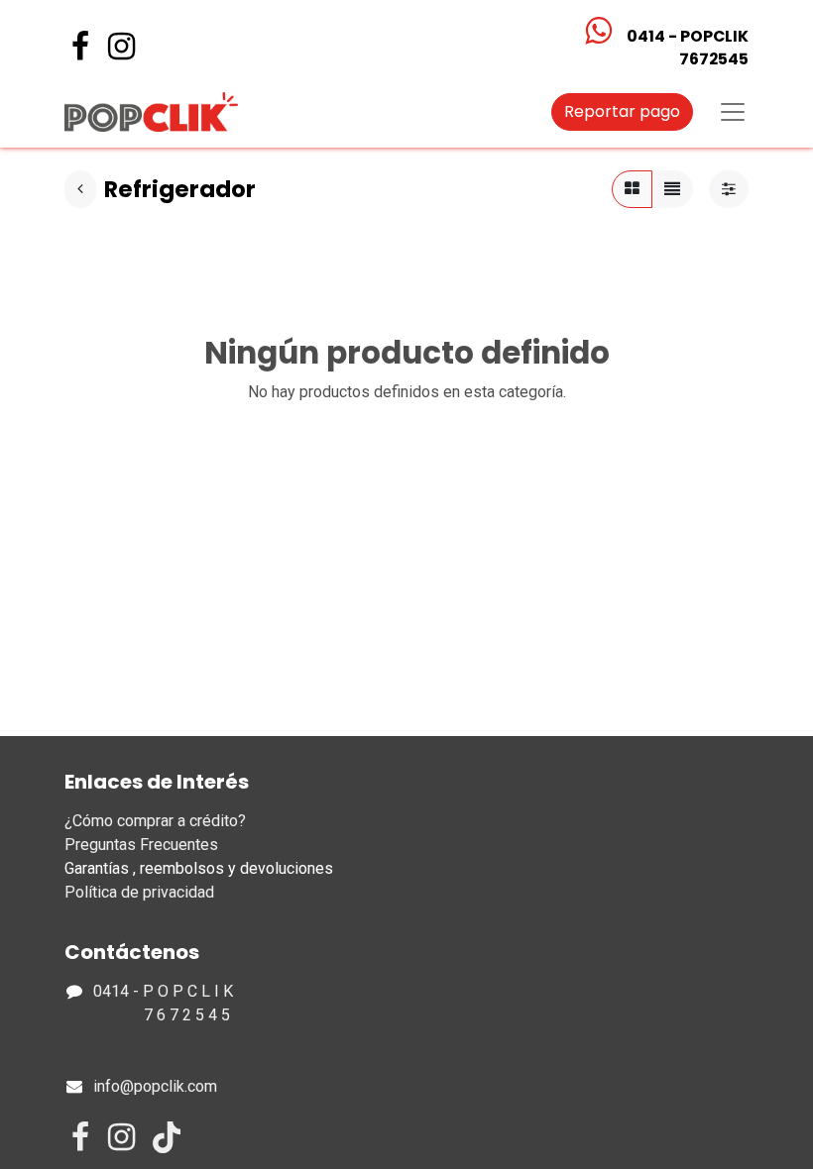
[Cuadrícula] (632, 189)
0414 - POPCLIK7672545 (688, 47)
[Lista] (672, 189)
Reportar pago (622, 111)
